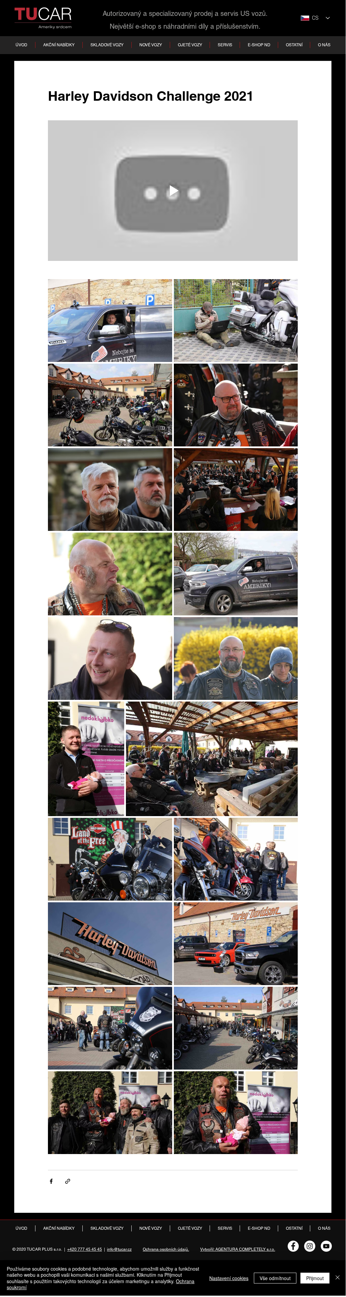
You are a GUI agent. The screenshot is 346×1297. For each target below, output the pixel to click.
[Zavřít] (338, 1278)
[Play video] (173, 190)
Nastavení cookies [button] (228, 1278)
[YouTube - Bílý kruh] (326, 1246)
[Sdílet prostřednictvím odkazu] (67, 1181)
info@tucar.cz (119, 1249)
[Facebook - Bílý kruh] (293, 1246)
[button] (106, 45)
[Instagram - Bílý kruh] (309, 1246)
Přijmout (315, 1278)
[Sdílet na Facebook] (51, 1181)
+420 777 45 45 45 (84, 1249)
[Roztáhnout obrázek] (110, 320)
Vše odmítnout (275, 1278)
